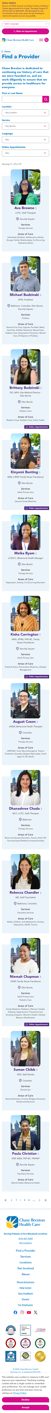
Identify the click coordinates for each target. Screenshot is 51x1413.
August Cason (25, 721)
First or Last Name (12, 93)
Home (6, 51)
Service (6, 120)
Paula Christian (25, 1153)
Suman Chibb (25, 1069)
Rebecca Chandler (25, 892)
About (26, 1274)
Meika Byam (24, 553)
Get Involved (25, 1268)
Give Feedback (25, 1293)
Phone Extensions (25, 1282)
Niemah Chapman (25, 976)
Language (7, 133)
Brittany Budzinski (24, 388)
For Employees (25, 1305)
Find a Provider (25, 1250)
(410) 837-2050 (25, 1238)
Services (25, 1256)
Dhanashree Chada (25, 808)
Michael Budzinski (25, 295)
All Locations (25, 1243)
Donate (25, 1299)
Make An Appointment (26, 31)
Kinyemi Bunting (25, 472)
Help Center (25, 1288)
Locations (26, 1262)
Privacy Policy (19, 1393)
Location (6, 106)
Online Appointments (14, 147)
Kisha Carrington (25, 634)
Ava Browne (24, 208)
